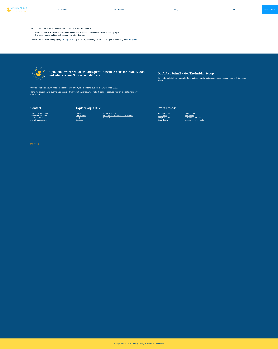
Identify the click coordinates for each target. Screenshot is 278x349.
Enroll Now (270, 9)
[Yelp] (38, 144)
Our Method (62, 9)
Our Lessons (118, 9)
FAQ (176, 9)
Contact (233, 9)
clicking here (67, 39)
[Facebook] (35, 144)
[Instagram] (31, 144)
